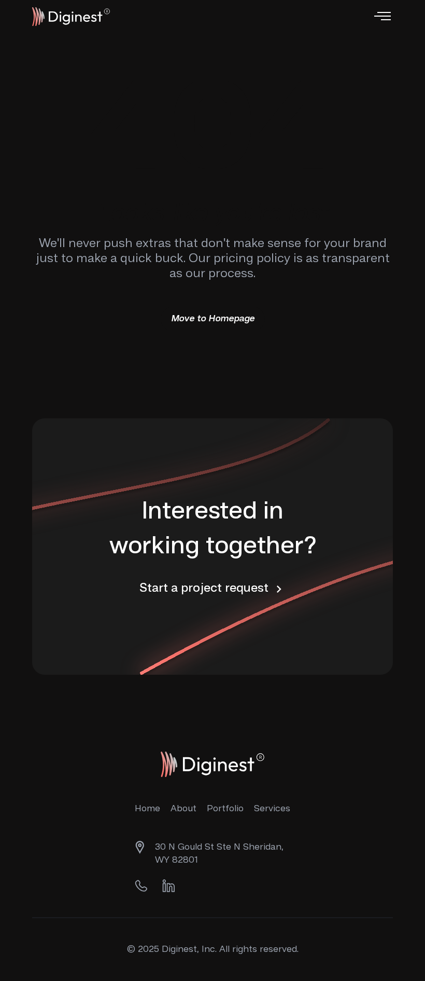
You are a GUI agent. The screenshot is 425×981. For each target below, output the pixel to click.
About (183, 808)
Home (147, 808)
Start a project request (205, 588)
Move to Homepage (212, 318)
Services (272, 808)
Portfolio (225, 808)
